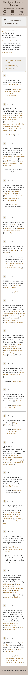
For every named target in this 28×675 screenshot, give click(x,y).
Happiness (11, 464)
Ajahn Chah (19, 263)
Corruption (14, 161)
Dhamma (8, 462)
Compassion (16, 157)
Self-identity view (9, 630)
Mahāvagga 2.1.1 (15, 204)
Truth (14, 462)
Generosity (7, 122)
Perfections (16, 348)
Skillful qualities (9, 228)
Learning (16, 126)
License (11, 673)
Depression (13, 163)
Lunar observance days (11, 198)
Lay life (20, 117)
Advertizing (13, 351)
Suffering (17, 590)
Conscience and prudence (12, 512)
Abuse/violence (13, 547)
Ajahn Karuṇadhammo (10, 314)
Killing (11, 401)
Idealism (6, 252)
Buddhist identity (11, 66)
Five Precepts (8, 120)
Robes (6, 318)
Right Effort (16, 597)
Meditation (7, 458)
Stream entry (8, 233)
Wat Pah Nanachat (11, 431)
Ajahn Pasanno (6, 30)
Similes (14, 562)
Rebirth (6, 351)
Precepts (12, 115)
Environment (14, 159)
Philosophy (7, 486)
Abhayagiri (8, 91)
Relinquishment (9, 588)
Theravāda (7, 348)
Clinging (21, 627)
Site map (17, 673)
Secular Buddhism (15, 85)
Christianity (7, 320)
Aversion (15, 486)
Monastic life (17, 91)
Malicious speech (9, 521)
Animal (15, 425)
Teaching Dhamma (10, 200)
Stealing (19, 268)
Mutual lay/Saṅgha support (15, 316)
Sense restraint (8, 516)
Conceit (12, 130)
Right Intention (8, 651)
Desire (17, 588)
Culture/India (18, 196)
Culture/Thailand (10, 96)
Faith (15, 120)
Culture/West (9, 93)
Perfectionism (8, 593)
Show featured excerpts (9, 41)
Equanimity (7, 165)
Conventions (14, 318)
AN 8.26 (11, 135)
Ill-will (20, 163)
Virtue (14, 117)
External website (7, 52)
